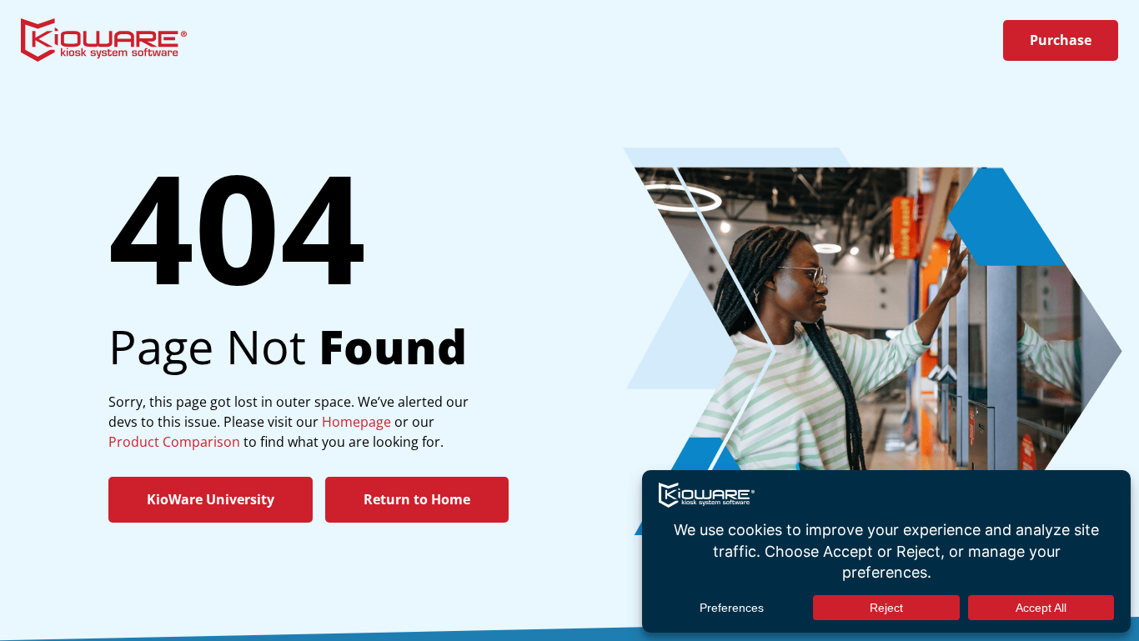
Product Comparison (174, 442)
